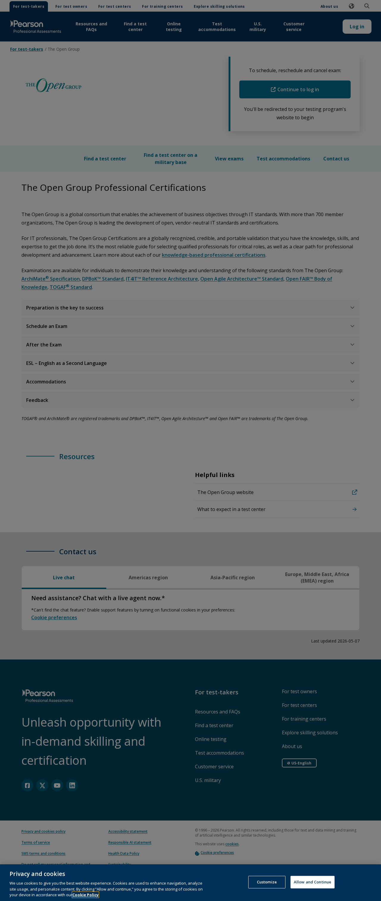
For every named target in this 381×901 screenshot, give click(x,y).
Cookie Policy (85, 894)
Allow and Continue (312, 882)
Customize (267, 882)
